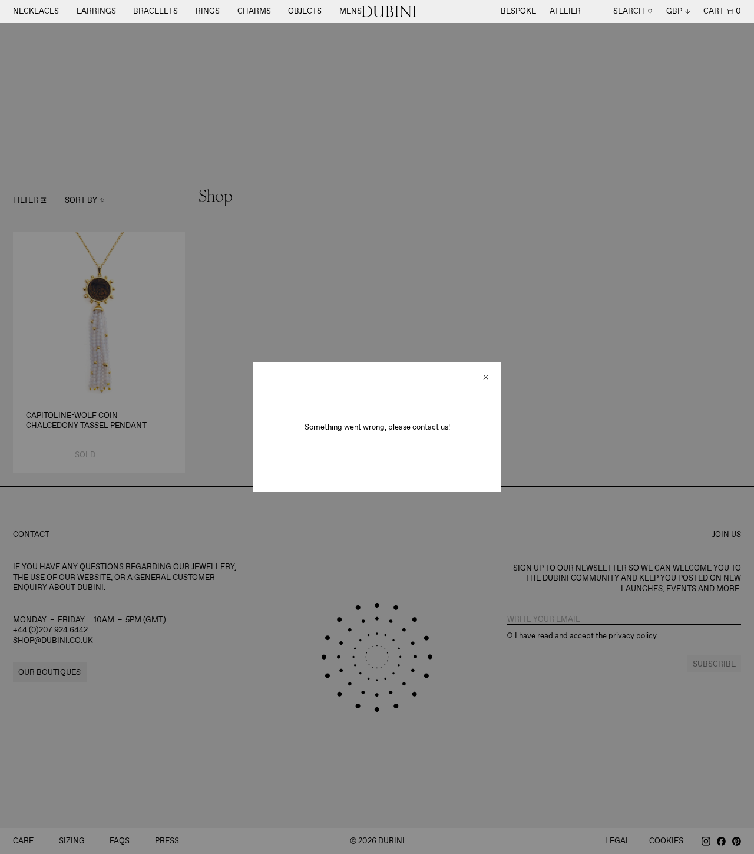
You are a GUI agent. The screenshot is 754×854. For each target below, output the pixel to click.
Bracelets (155, 11)
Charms (254, 11)
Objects (305, 11)
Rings (208, 11)
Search (628, 11)
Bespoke (518, 11)
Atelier (565, 11)
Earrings (96, 11)
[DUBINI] (389, 11)
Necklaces (36, 11)
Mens (350, 11)
